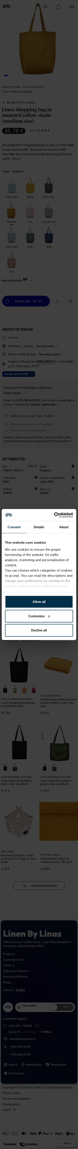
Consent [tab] (14, 527)
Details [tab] (39, 527)
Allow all (39, 602)
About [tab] (64, 527)
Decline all (39, 630)
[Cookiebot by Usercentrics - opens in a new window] (55, 515)
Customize (36, 616)
